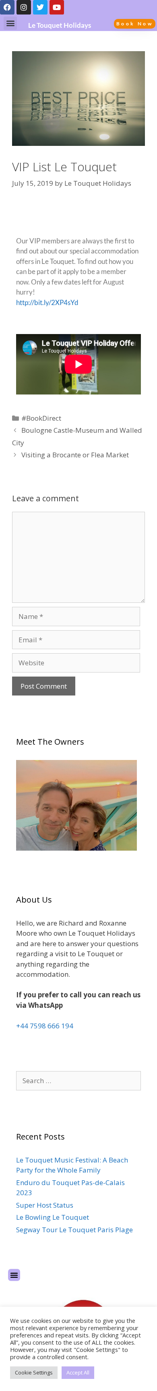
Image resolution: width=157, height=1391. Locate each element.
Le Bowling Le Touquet (52, 1217)
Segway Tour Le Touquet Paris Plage (74, 1229)
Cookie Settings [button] (34, 1372)
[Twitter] (40, 7)
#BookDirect (41, 418)
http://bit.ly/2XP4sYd (47, 302)
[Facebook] (7, 7)
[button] (10, 23)
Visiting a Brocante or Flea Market (75, 454)
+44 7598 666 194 (44, 1025)
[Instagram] (24, 7)
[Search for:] (78, 1080)
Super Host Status (44, 1205)
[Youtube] (57, 7)
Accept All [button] (77, 1372)
